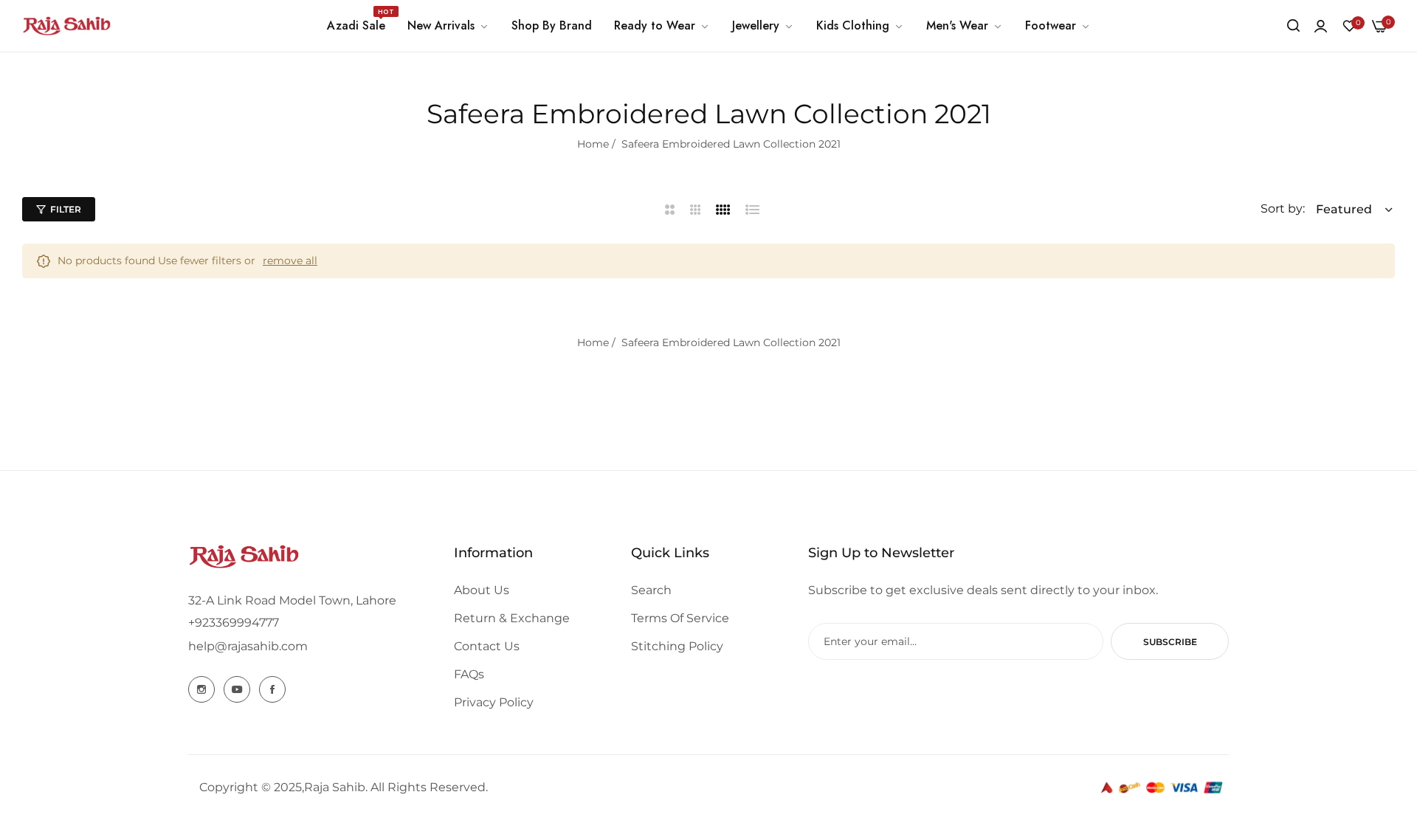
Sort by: (1283, 208)
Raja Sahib (334, 787)
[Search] (1293, 25)
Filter (65, 209)
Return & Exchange (512, 618)
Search (651, 590)
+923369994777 (233, 623)
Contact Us (487, 646)
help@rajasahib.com (248, 646)
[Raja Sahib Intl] (66, 25)
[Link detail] (201, 689)
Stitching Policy (677, 646)
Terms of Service (680, 618)
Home (593, 144)
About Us (481, 590)
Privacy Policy (494, 702)
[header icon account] (1320, 26)
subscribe (1170, 641)
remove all (290, 260)
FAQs (469, 674)
